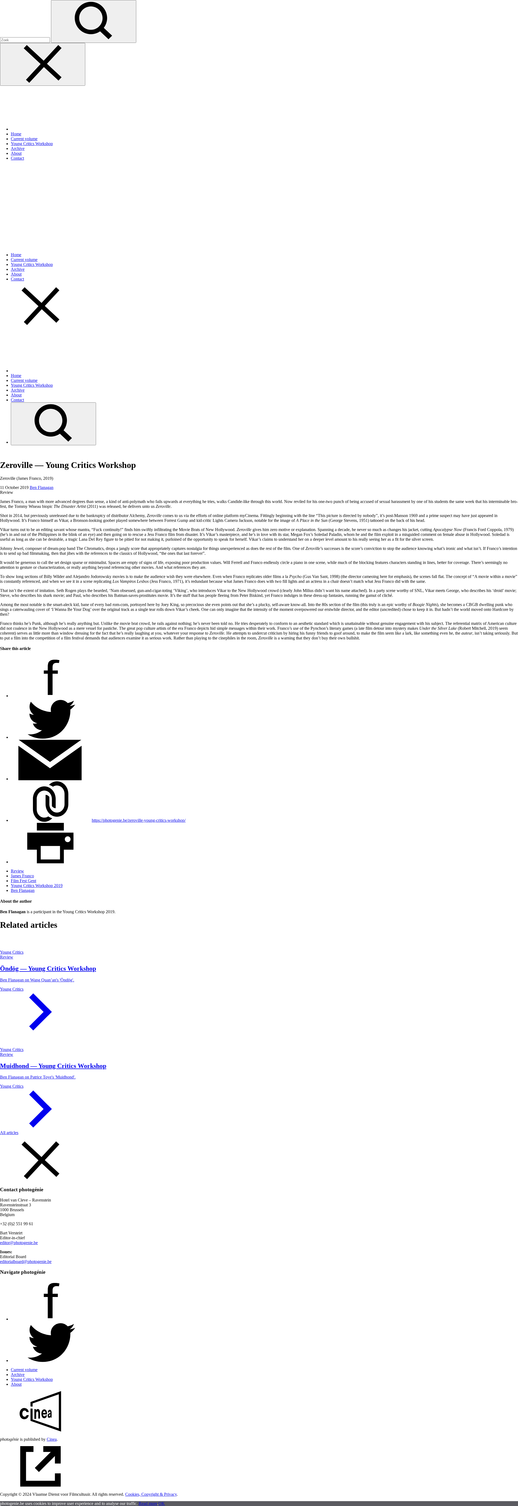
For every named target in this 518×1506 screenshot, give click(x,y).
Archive (18, 148)
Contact (17, 158)
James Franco (22, 876)
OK (161, 1503)
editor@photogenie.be (19, 1242)
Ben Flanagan (41, 487)
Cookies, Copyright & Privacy (151, 1494)
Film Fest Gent (23, 880)
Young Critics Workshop (32, 143)
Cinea (52, 1439)
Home (16, 134)
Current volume (24, 138)
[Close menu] (42, 64)
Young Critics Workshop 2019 (37, 885)
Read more (148, 1503)
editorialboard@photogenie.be (26, 1261)
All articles (9, 1132)
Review (17, 871)
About (16, 153)
